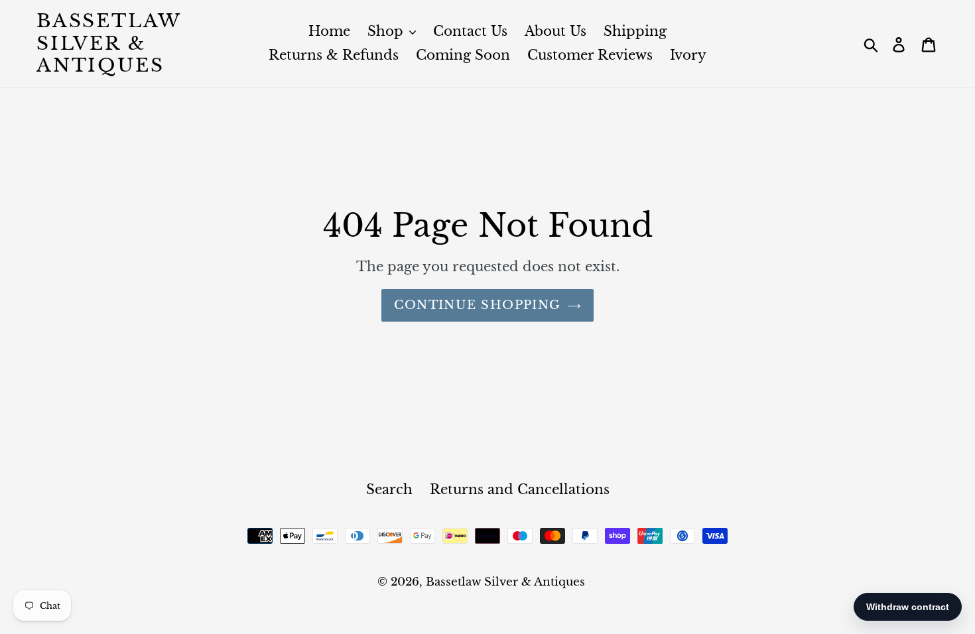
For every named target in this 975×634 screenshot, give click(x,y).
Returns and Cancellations (520, 489)
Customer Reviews (590, 55)
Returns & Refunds (334, 55)
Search (389, 489)
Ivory (688, 55)
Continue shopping (477, 305)
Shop (387, 31)
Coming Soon (463, 55)
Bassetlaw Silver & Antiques (108, 43)
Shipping (635, 31)
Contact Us (470, 31)
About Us (555, 31)
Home (329, 31)
